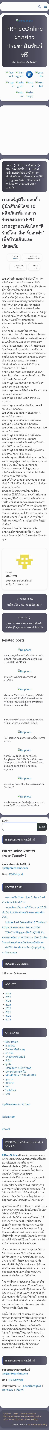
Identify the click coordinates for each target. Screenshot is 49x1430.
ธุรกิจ (8, 1064)
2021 (8, 1012)
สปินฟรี (6, 1129)
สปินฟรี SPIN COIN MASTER (20, 1075)
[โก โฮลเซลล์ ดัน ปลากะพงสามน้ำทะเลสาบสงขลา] (24, 732)
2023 (8, 1004)
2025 (8, 997)
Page (16, 1413)
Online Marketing (15, 1049)
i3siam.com (8, 1116)
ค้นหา (5, 820)
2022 (8, 1008)
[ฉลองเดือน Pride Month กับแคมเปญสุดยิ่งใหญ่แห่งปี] (24, 778)
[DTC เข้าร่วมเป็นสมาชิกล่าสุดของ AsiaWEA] (24, 671)
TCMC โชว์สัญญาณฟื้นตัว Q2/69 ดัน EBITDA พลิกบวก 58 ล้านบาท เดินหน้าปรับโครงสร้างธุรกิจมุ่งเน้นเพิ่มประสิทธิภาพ (24, 937)
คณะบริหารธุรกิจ (32, 1386)
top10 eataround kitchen (16, 1104)
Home (8, 165)
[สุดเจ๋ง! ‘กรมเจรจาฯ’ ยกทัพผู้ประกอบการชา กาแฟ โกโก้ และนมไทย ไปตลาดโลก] (24, 796)
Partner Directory (28, 1413)
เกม (7, 1086)
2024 (8, 1001)
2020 (8, 1015)
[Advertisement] (24, 130)
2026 (8, 993)
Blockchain (11, 1041)
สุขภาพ (9, 1079)
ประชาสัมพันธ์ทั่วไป (16, 169)
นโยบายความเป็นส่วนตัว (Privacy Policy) (20, 1419)
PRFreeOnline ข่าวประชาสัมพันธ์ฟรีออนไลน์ (22, 1416)
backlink (7, 1413)
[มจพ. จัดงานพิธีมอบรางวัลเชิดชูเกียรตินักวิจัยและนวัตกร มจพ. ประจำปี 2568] (24, 714)
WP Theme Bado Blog (37, 1424)
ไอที (7, 1094)
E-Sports (10, 1045)
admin (15, 258)
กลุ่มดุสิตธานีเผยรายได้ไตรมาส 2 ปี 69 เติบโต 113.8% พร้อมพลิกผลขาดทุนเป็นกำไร (24, 912)
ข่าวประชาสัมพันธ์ (27, 165)
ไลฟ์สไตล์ (10, 1090)
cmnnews (7, 1389)
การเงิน (9, 1053)
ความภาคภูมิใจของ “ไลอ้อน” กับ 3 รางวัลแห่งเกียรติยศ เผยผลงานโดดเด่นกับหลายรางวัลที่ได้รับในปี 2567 (24, 659)
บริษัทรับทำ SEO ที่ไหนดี (18, 1068)
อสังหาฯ (9, 1082)
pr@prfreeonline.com (15, 868)
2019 (8, 1019)
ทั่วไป (8, 1060)
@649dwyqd (16, 874)
